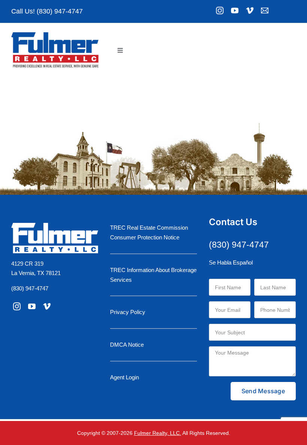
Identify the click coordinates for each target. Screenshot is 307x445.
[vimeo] (47, 306)
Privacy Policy (127, 312)
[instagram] (17, 306)
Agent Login (124, 377)
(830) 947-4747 (29, 288)
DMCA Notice (127, 344)
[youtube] (32, 306)
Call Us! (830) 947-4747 (47, 11)
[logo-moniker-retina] (54, 35)
